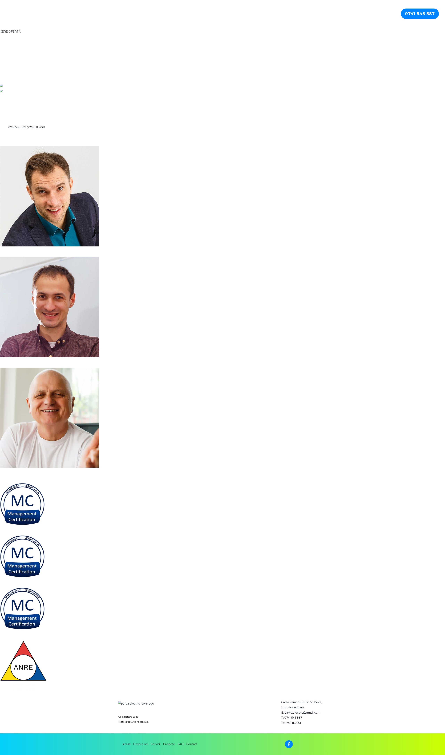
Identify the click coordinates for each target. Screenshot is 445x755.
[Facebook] (289, 744)
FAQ (375, 13)
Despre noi (326, 13)
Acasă (310, 13)
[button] (420, 14)
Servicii (344, 13)
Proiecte (360, 13)
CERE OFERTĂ (10, 31)
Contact (389, 13)
